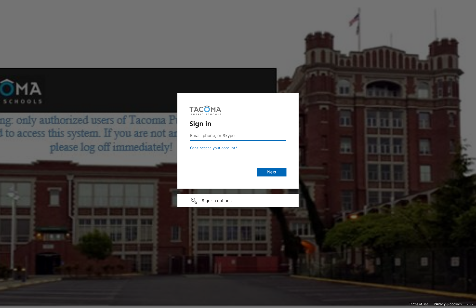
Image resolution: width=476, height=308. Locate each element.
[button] (238, 200)
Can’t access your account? (213, 148)
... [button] (470, 303)
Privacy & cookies (448, 304)
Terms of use (418, 304)
